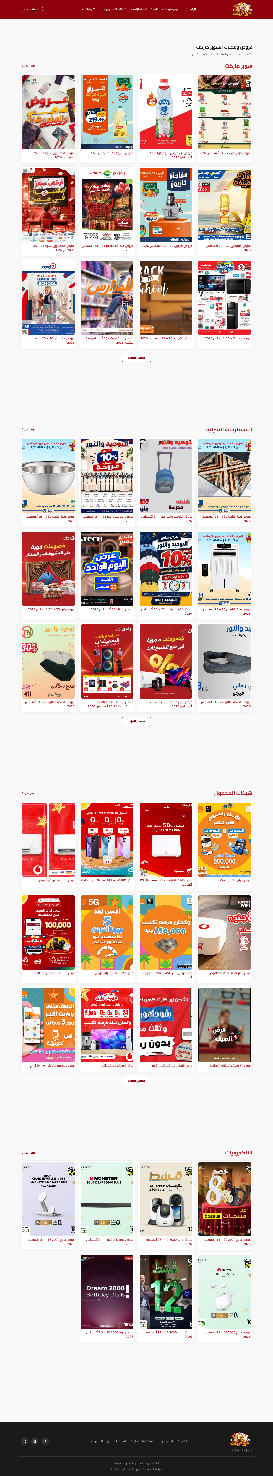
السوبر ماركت (173, 9)
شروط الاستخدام (131, 1469)
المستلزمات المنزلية (145, 9)
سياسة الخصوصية (152, 1469)
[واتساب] (24, 1441)
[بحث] (42, 9)
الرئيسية (191, 9)
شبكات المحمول (116, 9)
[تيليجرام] (34, 1441)
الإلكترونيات (92, 9)
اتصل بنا (115, 1469)
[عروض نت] (240, 1439)
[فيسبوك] (45, 1441)
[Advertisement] (136, 31)
